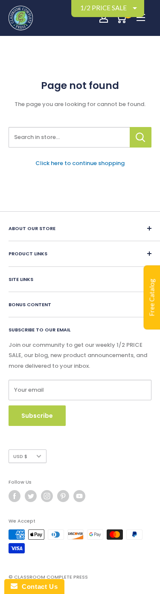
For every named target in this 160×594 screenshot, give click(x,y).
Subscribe (37, 415)
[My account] (103, 18)
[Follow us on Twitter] (31, 496)
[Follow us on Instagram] (47, 496)
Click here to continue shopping (80, 163)
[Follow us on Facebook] (14, 496)
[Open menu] (141, 17)
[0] (121, 18)
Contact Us (37, 586)
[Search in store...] (140, 137)
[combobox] (69, 137)
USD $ (20, 456)
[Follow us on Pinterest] (63, 496)
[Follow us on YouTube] (79, 496)
